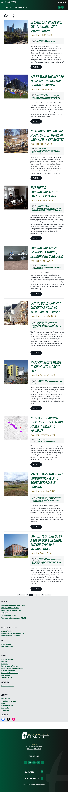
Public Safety (5, 675)
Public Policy (59, 326)
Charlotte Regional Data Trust (13, 605)
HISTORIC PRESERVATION (40, 562)
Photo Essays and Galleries (10, 635)
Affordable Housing (41, 322)
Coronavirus (39, 42)
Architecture (39, 441)
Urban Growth (36, 563)
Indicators (35, 210)
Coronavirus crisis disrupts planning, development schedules (46, 252)
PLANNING (47, 42)
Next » (48, 595)
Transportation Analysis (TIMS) (13, 618)
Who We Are (5, 699)
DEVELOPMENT (37, 151)
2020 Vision (39, 96)
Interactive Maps (7, 646)
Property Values (49, 326)
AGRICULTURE (40, 382)
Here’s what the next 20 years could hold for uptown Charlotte (47, 81)
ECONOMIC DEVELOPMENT (40, 208)
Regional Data (6, 644)
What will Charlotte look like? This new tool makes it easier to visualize (47, 424)
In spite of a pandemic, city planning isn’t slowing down (46, 26)
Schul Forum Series (8, 615)
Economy (4, 661)
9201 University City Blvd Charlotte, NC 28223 (34, 748)
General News (43, 40)
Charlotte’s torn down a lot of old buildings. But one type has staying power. (46, 542)
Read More (36, 67)
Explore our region (7, 686)
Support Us (5, 708)
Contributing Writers (8, 701)
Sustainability (55, 97)
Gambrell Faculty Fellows (11, 610)
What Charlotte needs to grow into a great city (45, 366)
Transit (34, 153)
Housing (41, 326)
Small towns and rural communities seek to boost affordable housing (46, 480)
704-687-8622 (34, 756)
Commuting (51, 324)
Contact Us (5, 710)
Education (42, 209)
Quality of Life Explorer (10, 608)
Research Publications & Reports (12, 633)
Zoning (53, 42)
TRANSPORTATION (49, 98)
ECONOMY (35, 209)
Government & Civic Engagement (12, 668)
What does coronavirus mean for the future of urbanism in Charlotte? (47, 135)
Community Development (39, 324)
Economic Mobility (55, 208)
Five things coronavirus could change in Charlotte (44, 192)
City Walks (5, 613)
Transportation (6, 677)
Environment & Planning (9, 666)
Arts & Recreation (7, 659)
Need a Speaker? (7, 705)
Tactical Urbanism (37, 98)
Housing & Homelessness (9, 673)
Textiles (58, 562)
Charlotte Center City (49, 96)
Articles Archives (7, 631)
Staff (3, 703)
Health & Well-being (8, 671)
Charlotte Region (53, 322)
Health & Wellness (51, 209)
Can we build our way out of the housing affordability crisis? (45, 307)
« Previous (21, 595)
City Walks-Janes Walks (43, 150)
